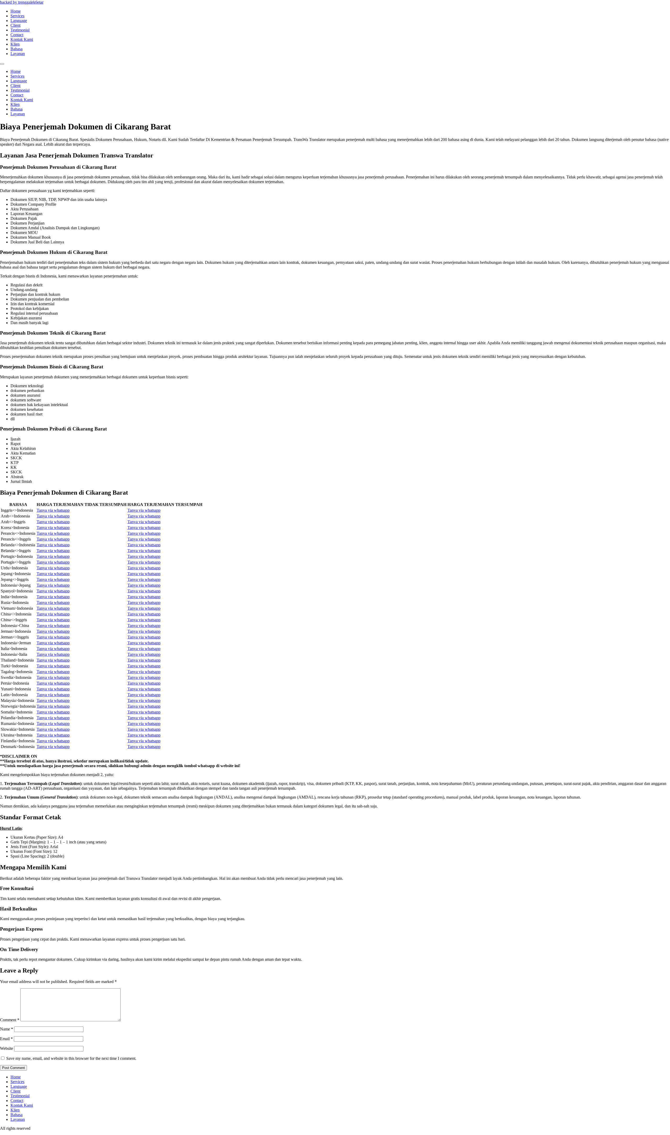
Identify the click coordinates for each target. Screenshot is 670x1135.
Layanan (17, 53)
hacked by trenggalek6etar (21, 2)
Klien (15, 44)
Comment (9, 1020)
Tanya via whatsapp (53, 510)
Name (6, 1029)
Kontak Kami (21, 39)
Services (17, 16)
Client (15, 25)
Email (6, 1038)
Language (18, 20)
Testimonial (20, 30)
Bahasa (16, 49)
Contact (16, 34)
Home (15, 11)
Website (6, 1048)
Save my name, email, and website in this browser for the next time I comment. (71, 1058)
